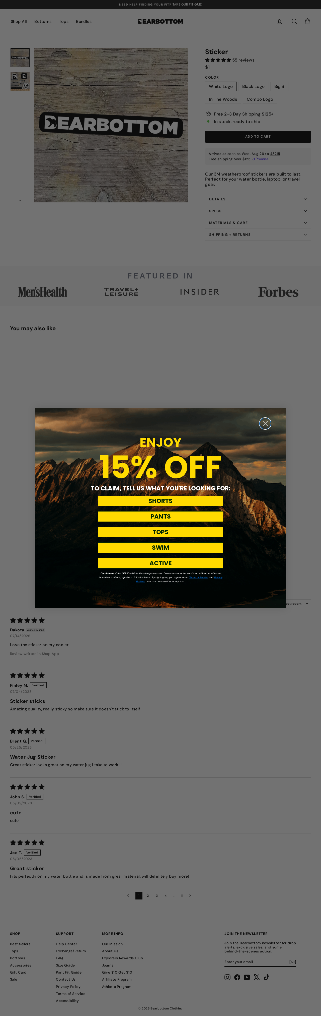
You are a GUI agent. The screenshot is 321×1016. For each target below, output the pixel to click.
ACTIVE (160, 563)
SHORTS (160, 501)
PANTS (160, 516)
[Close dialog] (265, 423)
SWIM (160, 547)
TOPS (160, 532)
